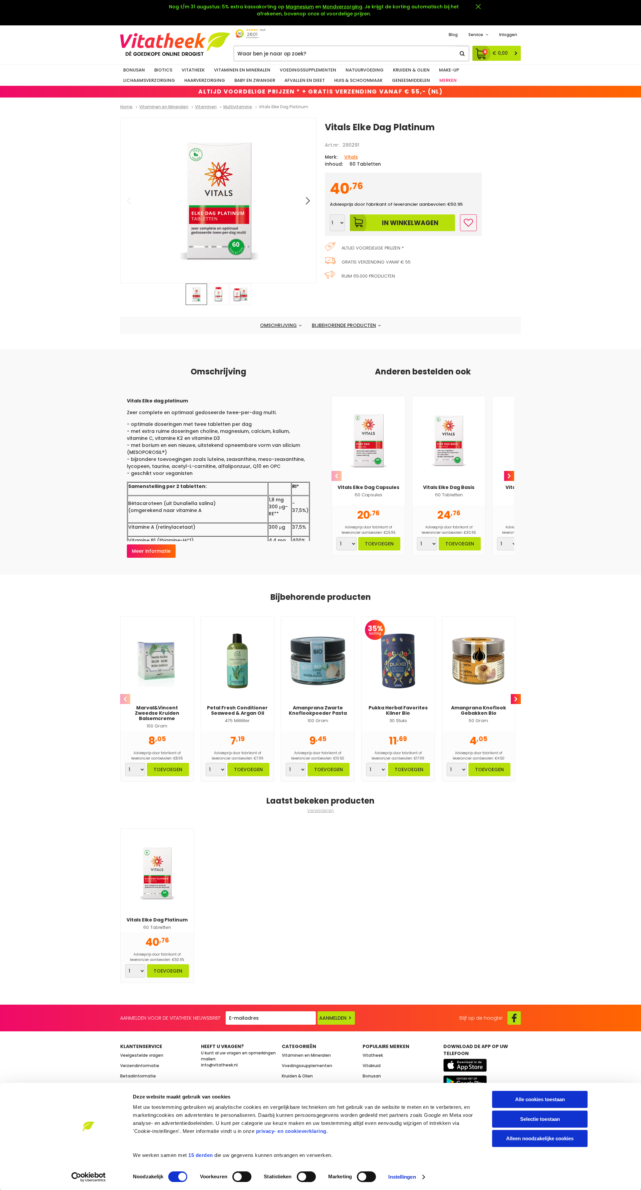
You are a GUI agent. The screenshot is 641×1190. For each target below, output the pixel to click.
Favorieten (468, 222)
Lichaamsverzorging (149, 80)
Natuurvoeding (365, 70)
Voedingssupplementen (308, 70)
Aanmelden (333, 1018)
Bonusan (134, 70)
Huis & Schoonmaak (358, 80)
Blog (453, 34)
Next (509, 476)
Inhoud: (334, 164)
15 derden (200, 1155)
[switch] (241, 1176)
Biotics (163, 70)
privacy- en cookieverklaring (291, 1131)
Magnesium (300, 6)
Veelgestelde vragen (141, 1055)
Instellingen (402, 1177)
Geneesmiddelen (411, 80)
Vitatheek (193, 70)
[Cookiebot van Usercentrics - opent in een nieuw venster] (88, 1177)
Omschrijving (278, 325)
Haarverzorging (204, 80)
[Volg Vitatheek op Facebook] (514, 1018)
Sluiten (478, 6)
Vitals (351, 157)
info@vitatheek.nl (219, 1065)
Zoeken (462, 53)
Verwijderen (320, 810)
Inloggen (508, 34)
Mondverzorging (342, 6)
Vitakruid (372, 1065)
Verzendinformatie (139, 1065)
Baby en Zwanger (254, 80)
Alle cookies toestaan (540, 1099)
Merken (448, 80)
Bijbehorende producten (344, 325)
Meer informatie (151, 551)
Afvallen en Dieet (304, 80)
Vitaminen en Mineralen (242, 70)
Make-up (449, 70)
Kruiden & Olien (411, 70)
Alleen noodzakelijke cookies (540, 1138)
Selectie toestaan (540, 1119)
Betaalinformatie (138, 1076)
